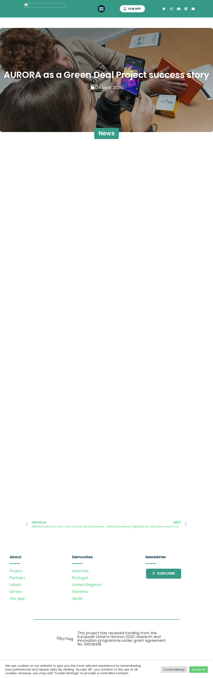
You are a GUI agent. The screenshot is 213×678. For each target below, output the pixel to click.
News (106, 133)
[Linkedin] (186, 9)
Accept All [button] (198, 670)
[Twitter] (164, 9)
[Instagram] (171, 9)
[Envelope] (193, 9)
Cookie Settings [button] (174, 670)
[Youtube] (178, 9)
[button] (101, 8)
